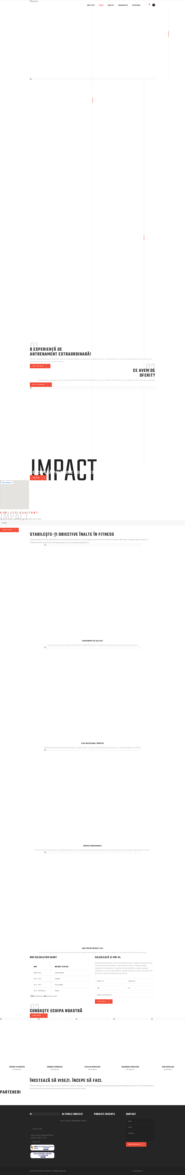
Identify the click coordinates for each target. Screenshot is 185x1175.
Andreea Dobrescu (55, 1067)
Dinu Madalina (168, 1067)
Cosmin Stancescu (17, 1067)
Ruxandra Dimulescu (130, 1067)
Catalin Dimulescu (92, 1067)
